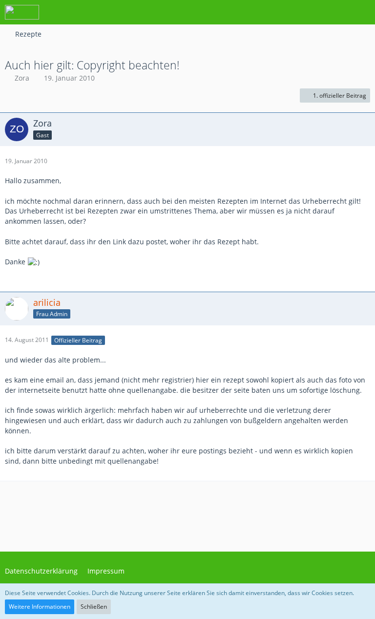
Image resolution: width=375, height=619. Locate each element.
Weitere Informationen (39, 606)
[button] (313, 12)
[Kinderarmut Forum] (22, 12)
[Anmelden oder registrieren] (338, 12)
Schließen (94, 606)
